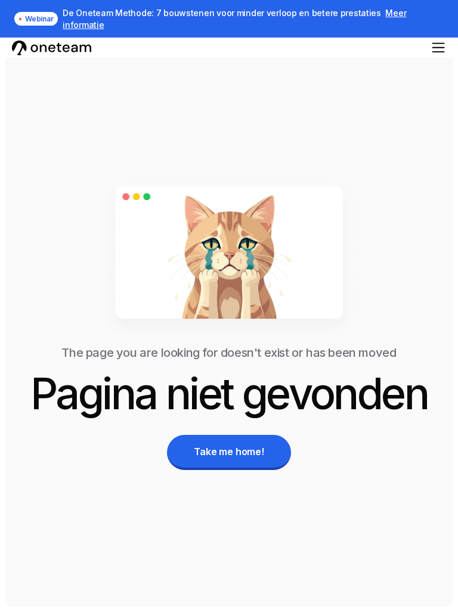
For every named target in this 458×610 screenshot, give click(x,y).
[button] (438, 48)
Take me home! (229, 452)
